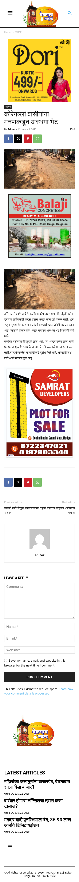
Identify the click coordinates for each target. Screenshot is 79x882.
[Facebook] (8, 138)
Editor (11, 129)
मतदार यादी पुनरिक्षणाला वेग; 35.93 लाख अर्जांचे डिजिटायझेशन (37, 822)
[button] (70, 13)
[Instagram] (20, 756)
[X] (18, 138)
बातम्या (18, 32)
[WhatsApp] (37, 138)
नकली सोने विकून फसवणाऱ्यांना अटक (21, 510)
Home (7, 32)
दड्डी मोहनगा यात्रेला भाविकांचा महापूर (57, 510)
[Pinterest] (28, 138)
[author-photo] (39, 549)
